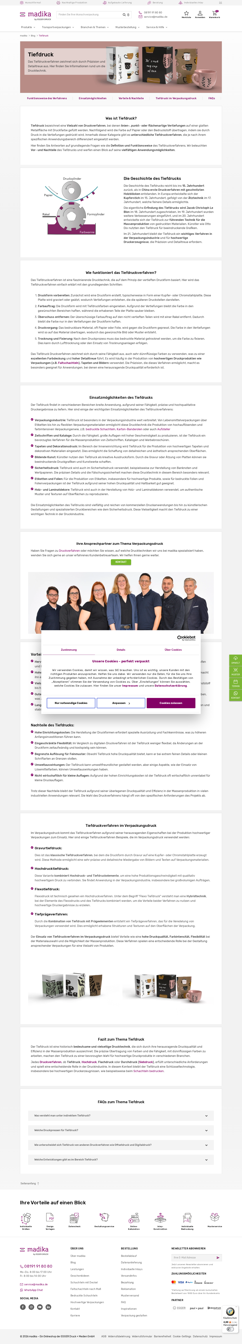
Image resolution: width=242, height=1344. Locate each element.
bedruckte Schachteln (100, 429)
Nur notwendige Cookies (71, 703)
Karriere (75, 1315)
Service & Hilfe (155, 27)
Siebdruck (146, 1062)
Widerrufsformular (142, 1336)
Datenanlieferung (131, 1262)
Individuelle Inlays (131, 1269)
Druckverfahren (69, 550)
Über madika (78, 1256)
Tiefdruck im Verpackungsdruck (176, 98)
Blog (73, 1262)
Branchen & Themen (93, 27)
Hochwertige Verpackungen (87, 1302)
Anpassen (119, 703)
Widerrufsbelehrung (119, 1336)
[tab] (121, 1116)
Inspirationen (129, 1308)
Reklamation (128, 1289)
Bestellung (129, 1248)
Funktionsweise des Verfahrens (47, 98)
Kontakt (121, 562)
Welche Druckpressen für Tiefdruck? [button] (56, 1130)
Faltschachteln (68, 363)
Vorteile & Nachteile (131, 98)
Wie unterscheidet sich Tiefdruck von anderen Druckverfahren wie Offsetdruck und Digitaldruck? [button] (92, 1144)
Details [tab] (121, 649)
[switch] (230, 1329)
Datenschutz (200, 1336)
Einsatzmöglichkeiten (92, 98)
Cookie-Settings (182, 1336)
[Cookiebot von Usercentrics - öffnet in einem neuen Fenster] (179, 638)
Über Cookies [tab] (173, 649)
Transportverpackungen (56, 27)
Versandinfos (129, 1275)
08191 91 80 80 (37, 1266)
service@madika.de (36, 1284)
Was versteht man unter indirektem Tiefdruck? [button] (62, 1115)
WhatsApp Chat (33, 1290)
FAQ (123, 1302)
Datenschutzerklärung (171, 685)
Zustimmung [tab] (69, 649)
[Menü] (236, 1307)
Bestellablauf (129, 1256)
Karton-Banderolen (129, 429)
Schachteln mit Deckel (84, 1282)
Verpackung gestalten (134, 1315)
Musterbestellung (126, 27)
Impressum (130, 685)
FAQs (212, 98)
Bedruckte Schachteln (84, 1295)
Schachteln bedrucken (148, 1071)
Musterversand (130, 1295)
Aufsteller (163, 429)
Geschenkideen (80, 1275)
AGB (103, 1336)
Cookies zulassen (171, 703)
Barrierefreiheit (162, 1336)
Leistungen (77, 1269)
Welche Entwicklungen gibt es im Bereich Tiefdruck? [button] (66, 1159)
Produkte (26, 27)
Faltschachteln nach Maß (86, 1289)
